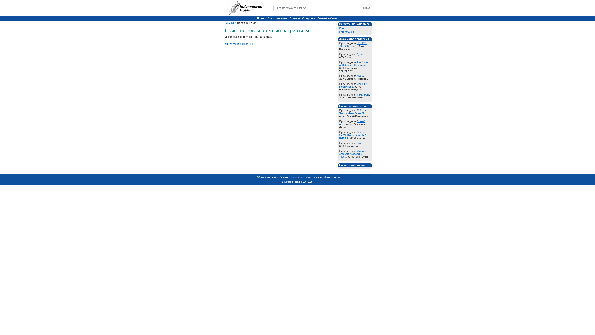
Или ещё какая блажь (353, 85)
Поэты (261, 18)
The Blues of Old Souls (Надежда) (353, 63)
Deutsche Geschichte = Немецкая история (353, 135)
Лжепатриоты (233, 44)
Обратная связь (332, 177)
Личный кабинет (327, 18)
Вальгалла (363, 95)
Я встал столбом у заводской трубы (352, 154)
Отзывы (295, 18)
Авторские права (269, 177)
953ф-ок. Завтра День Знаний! (353, 112)
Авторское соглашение (291, 177)
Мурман (361, 76)
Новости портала (313, 177)
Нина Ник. (248, 44)
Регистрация (346, 32)
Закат (360, 143)
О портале (308, 18)
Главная (230, 22)
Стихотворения (277, 18)
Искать (367, 8)
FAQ (257, 177)
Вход (342, 28)
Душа (360, 54)
